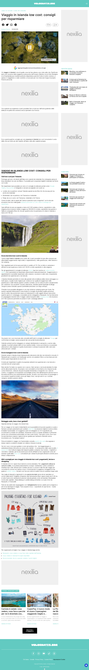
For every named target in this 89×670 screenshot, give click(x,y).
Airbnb (31, 270)
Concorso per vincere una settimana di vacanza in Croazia (77, 205)
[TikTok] (48, 652)
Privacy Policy (39, 659)
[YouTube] (42, 652)
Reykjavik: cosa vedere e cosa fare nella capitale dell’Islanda (22, 553)
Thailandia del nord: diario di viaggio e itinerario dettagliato (78, 88)
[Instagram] (37, 652)
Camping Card (44, 297)
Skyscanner (10, 188)
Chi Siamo (26, 659)
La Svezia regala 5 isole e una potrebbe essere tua (77, 183)
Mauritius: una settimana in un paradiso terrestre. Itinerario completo (77, 73)
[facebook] (3, 26)
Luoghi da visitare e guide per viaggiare (13, 10)
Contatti (32, 659)
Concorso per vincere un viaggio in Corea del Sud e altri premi (77, 190)
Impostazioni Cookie (59, 659)
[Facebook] (32, 652)
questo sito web (40, 441)
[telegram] (15, 26)
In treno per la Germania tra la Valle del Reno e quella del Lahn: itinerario (78, 81)
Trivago (52, 338)
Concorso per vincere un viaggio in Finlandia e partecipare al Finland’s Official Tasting (76, 176)
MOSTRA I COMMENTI (30, 630)
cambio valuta (11, 471)
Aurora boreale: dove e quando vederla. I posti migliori (20, 558)
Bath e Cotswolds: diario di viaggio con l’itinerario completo (77, 103)
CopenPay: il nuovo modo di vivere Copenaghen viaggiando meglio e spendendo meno (38, 611)
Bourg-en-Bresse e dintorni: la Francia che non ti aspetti (77, 95)
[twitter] (7, 26)
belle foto (31, 429)
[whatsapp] (11, 26)
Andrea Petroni (5, 29)
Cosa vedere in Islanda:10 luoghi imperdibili (16, 556)
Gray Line (17, 453)
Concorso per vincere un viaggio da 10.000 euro (76, 197)
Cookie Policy (48, 659)
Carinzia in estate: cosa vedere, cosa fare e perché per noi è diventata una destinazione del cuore (13, 611)
